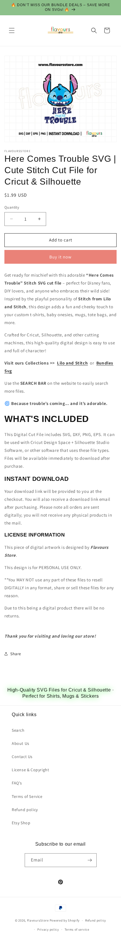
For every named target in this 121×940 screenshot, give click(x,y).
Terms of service (77, 929)
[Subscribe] (89, 860)
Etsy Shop (21, 822)
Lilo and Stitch (72, 363)
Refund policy (25, 809)
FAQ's (17, 783)
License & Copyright (30, 769)
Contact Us (22, 756)
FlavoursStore (38, 920)
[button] (11, 30)
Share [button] (15, 653)
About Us (20, 743)
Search (18, 730)
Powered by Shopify (65, 920)
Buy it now (60, 257)
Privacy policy (48, 929)
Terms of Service (27, 796)
